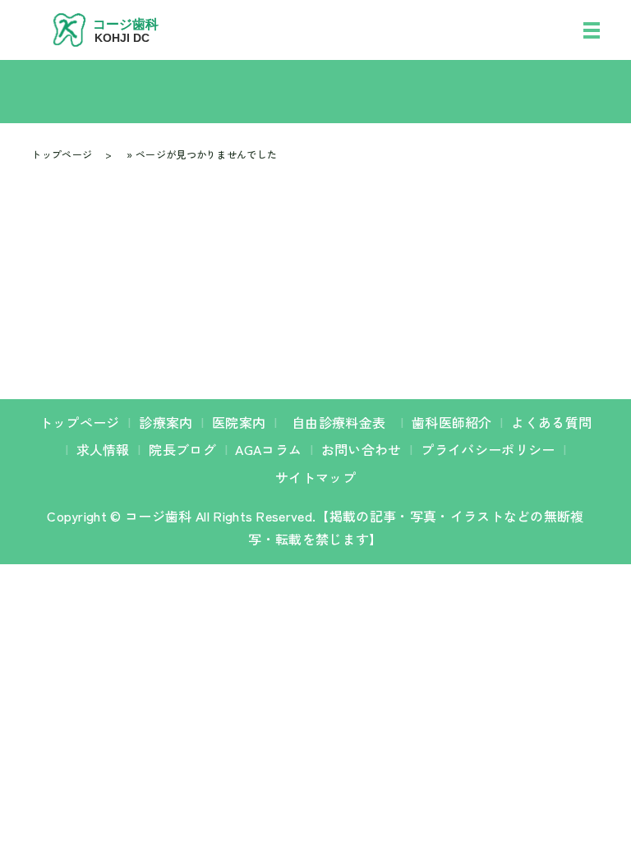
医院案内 (238, 422)
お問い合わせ (361, 449)
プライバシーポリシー (488, 449)
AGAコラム (268, 449)
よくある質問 (551, 422)
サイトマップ (315, 477)
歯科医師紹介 (452, 422)
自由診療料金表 (344, 422)
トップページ (61, 154)
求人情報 (103, 449)
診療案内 (165, 422)
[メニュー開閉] (591, 30)
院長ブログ (182, 449)
